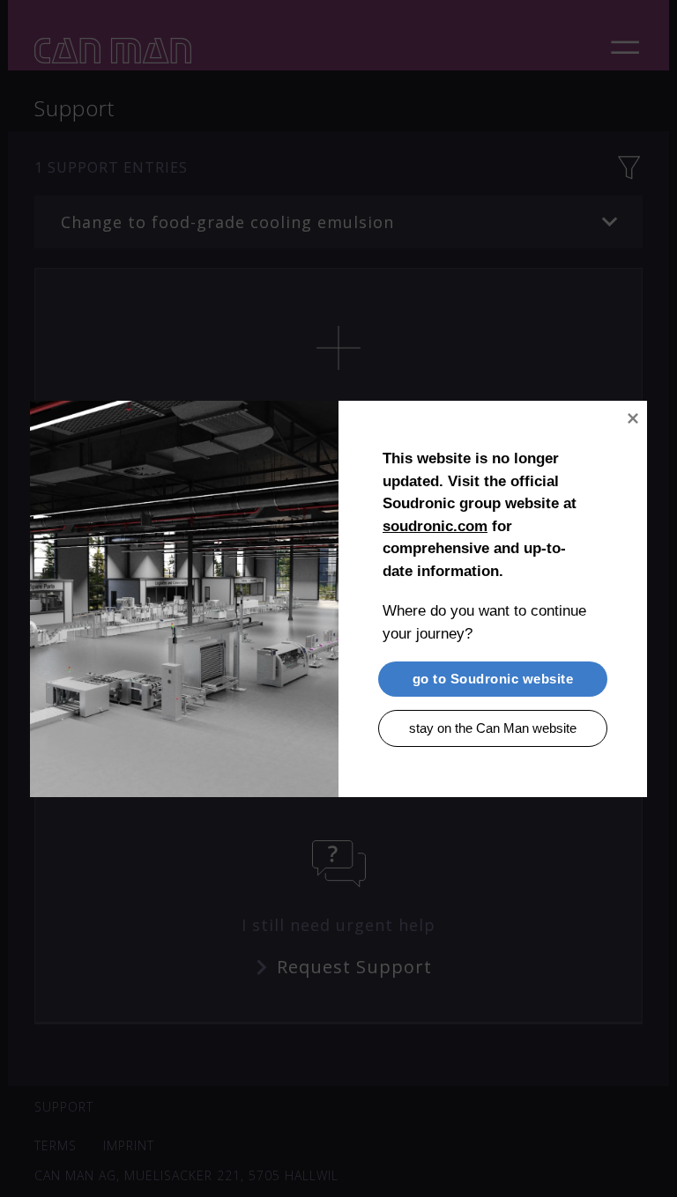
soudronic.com (435, 525)
